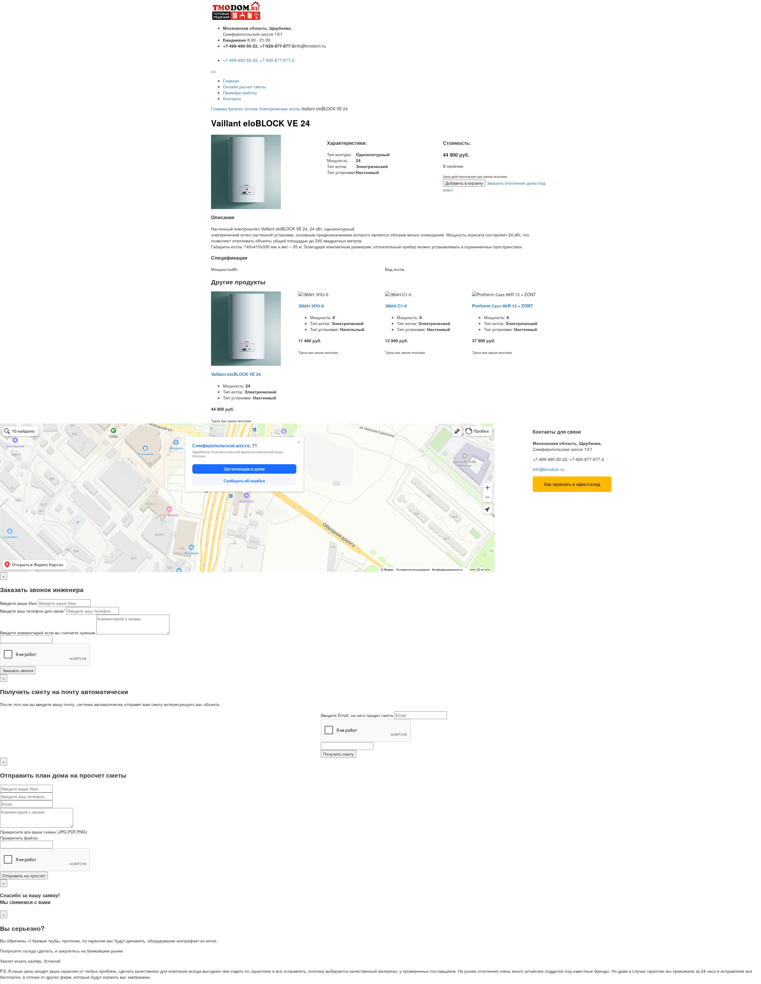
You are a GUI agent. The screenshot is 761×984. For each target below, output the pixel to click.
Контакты (232, 98)
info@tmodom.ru (548, 469)
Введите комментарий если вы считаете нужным (47, 632)
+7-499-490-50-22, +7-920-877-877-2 (258, 60)
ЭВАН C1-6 (396, 306)
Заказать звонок (17, 670)
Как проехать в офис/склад (572, 484)
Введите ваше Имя (18, 603)
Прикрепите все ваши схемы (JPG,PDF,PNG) (43, 832)
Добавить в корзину (464, 183)
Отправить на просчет (23, 875)
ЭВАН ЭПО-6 (311, 306)
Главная (231, 81)
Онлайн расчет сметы (244, 87)
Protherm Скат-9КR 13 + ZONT (502, 306)
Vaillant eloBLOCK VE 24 (236, 374)
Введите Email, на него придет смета (357, 715)
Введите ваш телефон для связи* (32, 611)
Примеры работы (240, 92)
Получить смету (338, 754)
